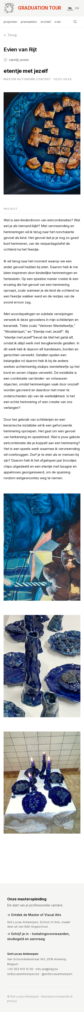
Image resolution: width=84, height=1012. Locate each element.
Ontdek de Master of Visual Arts (36, 915)
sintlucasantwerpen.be (23, 974)
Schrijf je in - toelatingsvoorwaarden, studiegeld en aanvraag (38, 936)
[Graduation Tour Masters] (9, 8)
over (57, 21)
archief (46, 21)
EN (77, 8)
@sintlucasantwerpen (57, 974)
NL (70, 8)
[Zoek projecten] (75, 21)
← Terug (10, 35)
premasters (29, 21)
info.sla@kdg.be (47, 969)
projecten (10, 21)
